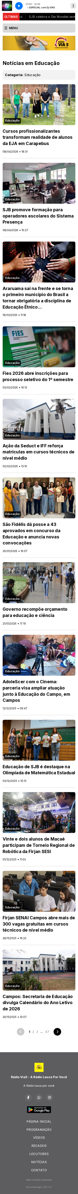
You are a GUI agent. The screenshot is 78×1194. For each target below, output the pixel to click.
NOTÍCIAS (39, 1162)
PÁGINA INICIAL (39, 1121)
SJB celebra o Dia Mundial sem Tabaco (43, 17)
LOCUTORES (39, 1154)
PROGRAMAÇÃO (39, 1130)
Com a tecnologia (34, 1187)
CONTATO (39, 1170)
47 (47, 1032)
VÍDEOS (39, 1137)
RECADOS (39, 1146)
